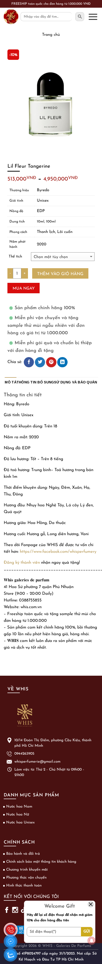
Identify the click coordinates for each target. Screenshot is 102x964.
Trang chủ (51, 35)
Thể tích (15, 257)
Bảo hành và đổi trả (23, 854)
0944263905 (24, 754)
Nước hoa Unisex (20, 822)
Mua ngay (24, 289)
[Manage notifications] (92, 941)
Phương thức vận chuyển (26, 878)
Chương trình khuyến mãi (27, 870)
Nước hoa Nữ (17, 814)
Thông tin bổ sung (35, 382)
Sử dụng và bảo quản (75, 382)
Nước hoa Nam (19, 807)
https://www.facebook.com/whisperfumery (58, 552)
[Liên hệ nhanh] (11, 927)
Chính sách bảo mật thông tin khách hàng (41, 862)
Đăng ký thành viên (22, 562)
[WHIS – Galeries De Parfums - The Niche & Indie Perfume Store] (11, 16)
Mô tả (10, 382)
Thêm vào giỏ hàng (60, 274)
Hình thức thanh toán (24, 886)
